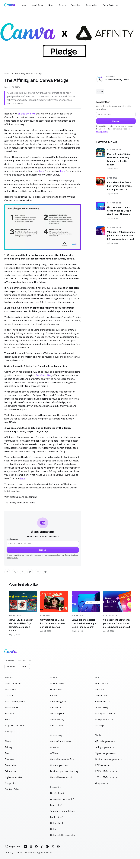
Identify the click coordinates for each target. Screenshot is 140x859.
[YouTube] (58, 846)
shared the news (26, 113)
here (41, 171)
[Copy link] (37, 571)
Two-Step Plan (43, 375)
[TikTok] (42, 846)
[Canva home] (9, 5)
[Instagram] (31, 846)
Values (100, 91)
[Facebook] (36, 846)
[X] (53, 846)
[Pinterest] (47, 846)
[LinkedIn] (25, 846)
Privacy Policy (12, 558)
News (6, 73)
